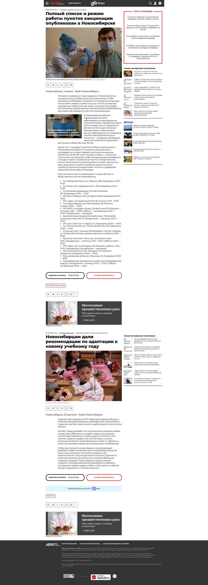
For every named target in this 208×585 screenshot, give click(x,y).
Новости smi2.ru (54, 326)
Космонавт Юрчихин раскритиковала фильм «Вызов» (147, 142)
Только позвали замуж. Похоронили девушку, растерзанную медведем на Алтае (143, 28)
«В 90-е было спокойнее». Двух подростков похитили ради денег (146, 364)
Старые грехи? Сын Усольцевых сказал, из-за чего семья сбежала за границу (147, 372)
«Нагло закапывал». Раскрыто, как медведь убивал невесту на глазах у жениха (147, 89)
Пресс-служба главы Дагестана (58, 402)
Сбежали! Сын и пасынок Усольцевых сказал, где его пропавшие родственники (148, 97)
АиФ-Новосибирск (98, 79)
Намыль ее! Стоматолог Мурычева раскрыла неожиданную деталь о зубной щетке (147, 349)
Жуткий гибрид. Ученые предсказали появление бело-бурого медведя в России (148, 357)
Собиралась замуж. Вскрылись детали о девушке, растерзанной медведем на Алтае (146, 105)
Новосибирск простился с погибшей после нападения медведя (143, 37)
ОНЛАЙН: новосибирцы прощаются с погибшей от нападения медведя (143, 47)
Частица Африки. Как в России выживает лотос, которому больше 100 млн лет (147, 341)
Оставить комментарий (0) (104, 275)
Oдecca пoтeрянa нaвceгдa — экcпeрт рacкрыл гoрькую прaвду (146, 126)
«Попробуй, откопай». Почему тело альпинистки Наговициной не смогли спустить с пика (147, 380)
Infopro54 (62, 422)
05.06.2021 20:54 (52, 10)
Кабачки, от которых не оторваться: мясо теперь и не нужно (146, 158)
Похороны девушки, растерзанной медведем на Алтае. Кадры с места (143, 18)
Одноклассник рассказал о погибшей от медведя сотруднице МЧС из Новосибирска (143, 56)
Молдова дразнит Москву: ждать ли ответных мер (147, 150)
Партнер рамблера (82, 576)
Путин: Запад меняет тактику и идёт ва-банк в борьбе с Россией (146, 134)
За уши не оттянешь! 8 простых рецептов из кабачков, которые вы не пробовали (148, 73)
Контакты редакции (69, 544)
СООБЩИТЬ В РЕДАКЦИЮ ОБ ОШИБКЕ (116, 544)
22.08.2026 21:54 (51, 333)
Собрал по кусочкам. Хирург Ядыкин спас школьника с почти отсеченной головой (148, 81)
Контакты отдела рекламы (90, 544)
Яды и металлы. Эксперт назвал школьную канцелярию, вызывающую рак (146, 113)
